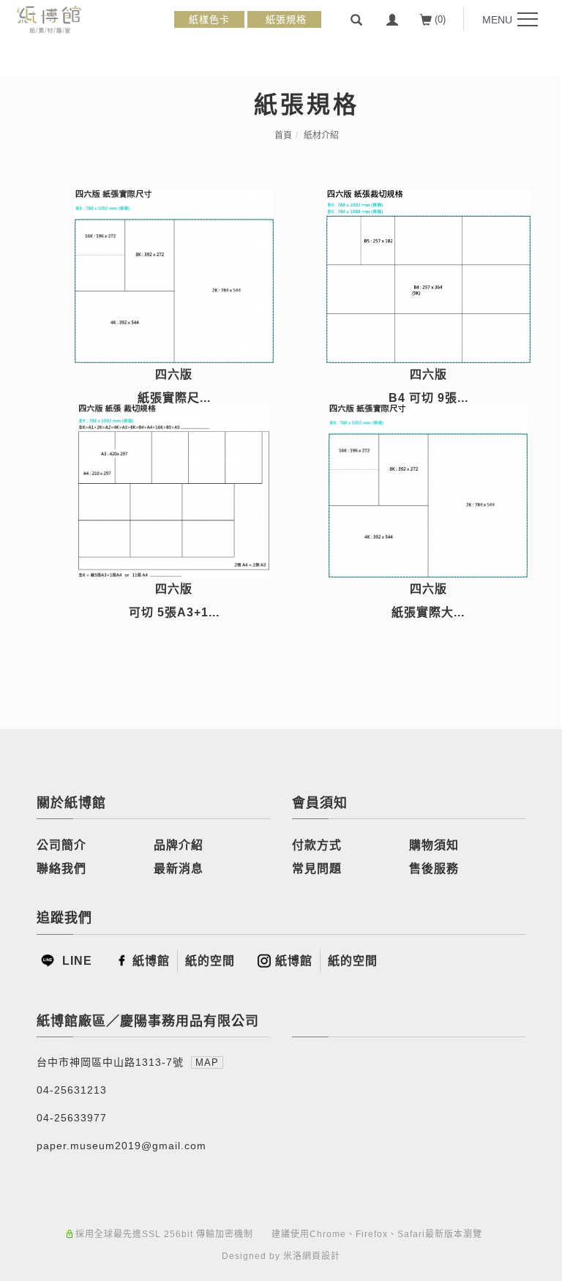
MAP (207, 1062)
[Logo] (49, 18)
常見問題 (317, 868)
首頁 (283, 135)
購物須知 (434, 845)
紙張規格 (284, 19)
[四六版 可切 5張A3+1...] (174, 491)
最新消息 (178, 868)
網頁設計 (321, 1256)
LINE (75, 961)
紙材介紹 (321, 135)
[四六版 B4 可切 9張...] (428, 276)
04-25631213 (72, 1090)
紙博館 (151, 961)
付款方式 (317, 845)
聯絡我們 (61, 868)
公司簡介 (61, 845)
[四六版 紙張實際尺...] (174, 276)
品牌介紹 (178, 845)
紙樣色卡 (209, 19)
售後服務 (434, 868)
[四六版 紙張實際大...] (428, 491)
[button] (356, 20)
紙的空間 (210, 961)
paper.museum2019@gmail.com (121, 1145)
